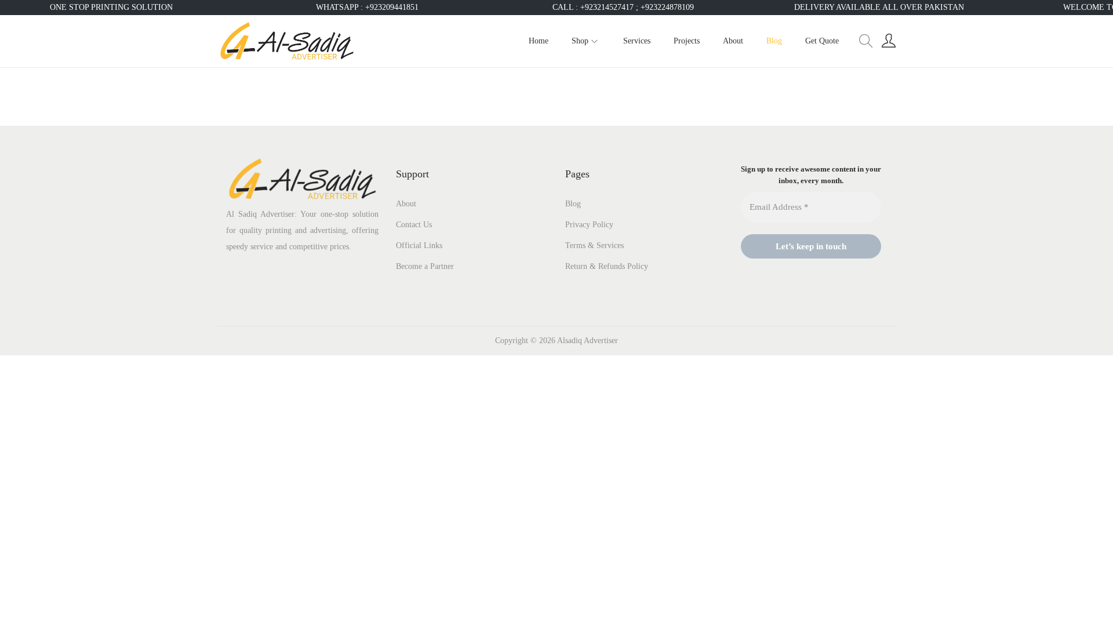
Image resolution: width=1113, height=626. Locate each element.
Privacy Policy (589, 224)
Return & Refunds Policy (606, 266)
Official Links (419, 245)
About (406, 203)
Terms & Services (594, 245)
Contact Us (414, 224)
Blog (573, 203)
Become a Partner (425, 266)
